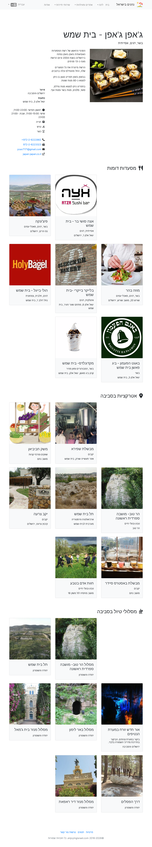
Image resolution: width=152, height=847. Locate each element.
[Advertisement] (76, 20)
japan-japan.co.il (32, 154)
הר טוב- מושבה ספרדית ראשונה (128, 516)
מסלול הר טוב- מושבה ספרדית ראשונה (77, 666)
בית (107, 4)
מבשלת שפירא (82, 449)
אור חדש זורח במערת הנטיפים (124, 731)
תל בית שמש (84, 514)
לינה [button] (101, 4)
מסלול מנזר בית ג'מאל (31, 729)
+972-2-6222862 (31, 139)
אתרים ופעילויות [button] (84, 4)
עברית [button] (20, 4)
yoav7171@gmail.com (29, 149)
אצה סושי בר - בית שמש (80, 223)
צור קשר (64, 832)
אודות (47, 4)
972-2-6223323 (32, 144)
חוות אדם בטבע (82, 583)
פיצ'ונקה (41, 221)
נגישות (72, 832)
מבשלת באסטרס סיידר (122, 583)
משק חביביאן (38, 449)
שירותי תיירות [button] (63, 4)
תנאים (81, 832)
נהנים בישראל (125, 4)
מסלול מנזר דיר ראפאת (76, 801)
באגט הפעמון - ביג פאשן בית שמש (126, 365)
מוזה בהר (133, 290)
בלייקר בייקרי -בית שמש (80, 292)
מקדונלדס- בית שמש (78, 363)
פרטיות (89, 832)
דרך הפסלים (130, 801)
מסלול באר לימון (81, 729)
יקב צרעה (41, 514)
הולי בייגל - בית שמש (32, 290)
